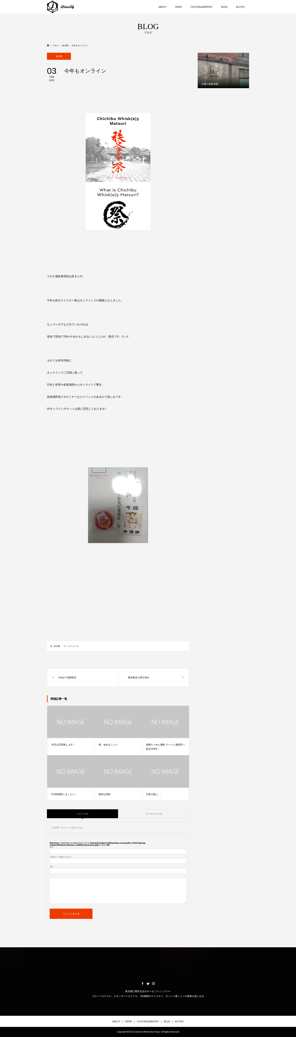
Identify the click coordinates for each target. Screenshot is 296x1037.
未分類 (59, 56)
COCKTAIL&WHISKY (201, 6)
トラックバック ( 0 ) (153, 813)
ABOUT (162, 6)
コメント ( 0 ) (82, 813)
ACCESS (240, 6)
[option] (223, 70)
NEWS (178, 6)
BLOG (224, 6)
